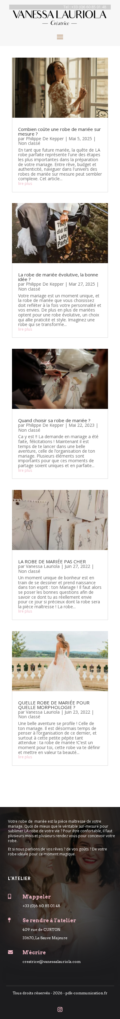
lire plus (25, 183)
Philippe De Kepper (45, 138)
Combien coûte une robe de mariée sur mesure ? (59, 131)
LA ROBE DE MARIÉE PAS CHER (52, 561)
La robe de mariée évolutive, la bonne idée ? (58, 276)
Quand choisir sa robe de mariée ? (54, 420)
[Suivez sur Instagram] (60, 1009)
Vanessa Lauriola (43, 566)
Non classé (29, 143)
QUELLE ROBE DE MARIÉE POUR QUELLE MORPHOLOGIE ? (54, 704)
